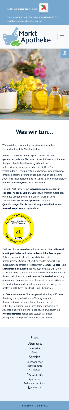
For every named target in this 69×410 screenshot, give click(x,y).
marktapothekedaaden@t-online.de (25, 20)
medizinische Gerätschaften (41, 276)
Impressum (27, 405)
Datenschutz (41, 405)
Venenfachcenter (15, 294)
